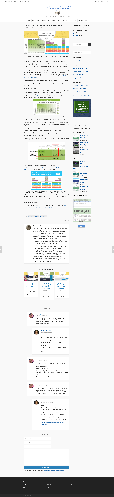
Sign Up (49, 481)
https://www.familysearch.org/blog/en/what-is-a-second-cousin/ (36, 117)
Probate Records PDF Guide (79, 88)
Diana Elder (44, 330)
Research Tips (50, 27)
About (24, 481)
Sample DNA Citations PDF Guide (81, 96)
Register (49, 484)
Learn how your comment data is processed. (53, 470)
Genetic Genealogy (35, 216)
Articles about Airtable (78, 74)
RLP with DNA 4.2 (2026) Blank (80, 71)
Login (108, 1)
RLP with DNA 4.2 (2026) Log (80, 68)
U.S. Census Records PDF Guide (80, 85)
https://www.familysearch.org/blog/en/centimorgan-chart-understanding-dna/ (41, 192)
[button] (89, 44)
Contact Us (96, 1)
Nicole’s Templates (77, 60)
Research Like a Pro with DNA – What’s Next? (30, 285)
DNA (46, 27)
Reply (40, 314)
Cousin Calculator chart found (35, 95)
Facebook (81, 37)
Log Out (73, 484)
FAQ (24, 487)
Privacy (25, 484)
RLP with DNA (43, 216)
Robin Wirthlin (40, 27)
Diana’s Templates (77, 63)
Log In (72, 481)
